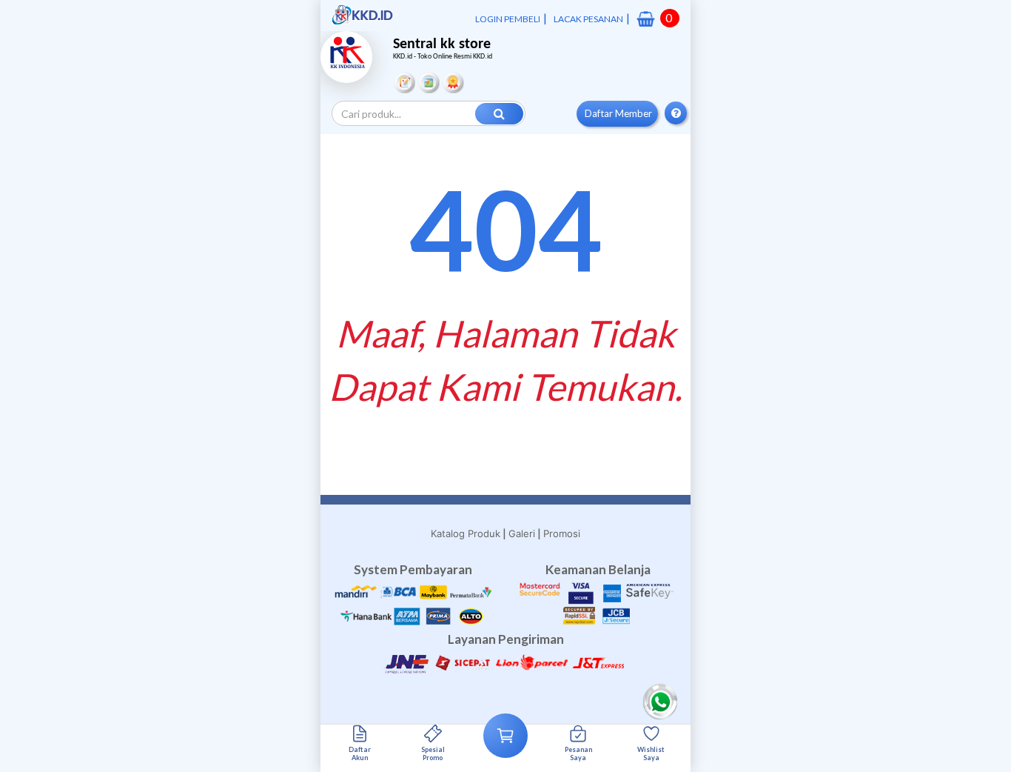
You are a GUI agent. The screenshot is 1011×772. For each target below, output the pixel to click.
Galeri (521, 533)
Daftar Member (618, 113)
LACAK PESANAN (588, 18)
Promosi (561, 533)
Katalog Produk (465, 533)
